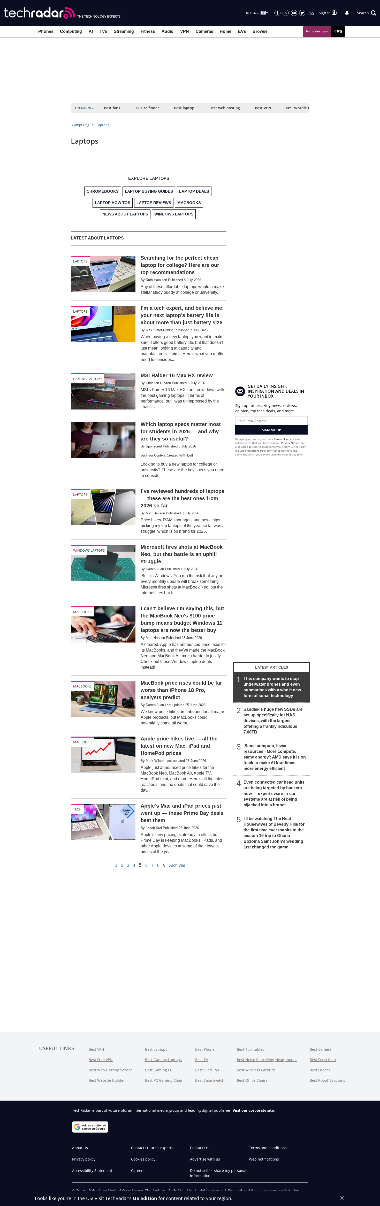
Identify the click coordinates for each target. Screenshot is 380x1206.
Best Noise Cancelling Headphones (267, 1059)
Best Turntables (250, 1049)
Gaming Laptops (87, 378)
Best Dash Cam (323, 1059)
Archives (177, 865)
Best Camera (321, 1049)
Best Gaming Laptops (163, 1059)
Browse (260, 31)
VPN (184, 31)
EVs (242, 31)
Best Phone (205, 1049)
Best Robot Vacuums (327, 1080)
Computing (71, 31)
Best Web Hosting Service (111, 1070)
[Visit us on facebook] (277, 13)
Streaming (124, 31)
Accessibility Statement (92, 1170)
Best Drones (320, 1070)
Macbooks (82, 611)
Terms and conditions (268, 1147)
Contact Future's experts (152, 1147)
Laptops (102, 124)
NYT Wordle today (302, 107)
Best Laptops (156, 1049)
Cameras (204, 31)
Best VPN (263, 107)
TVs (103, 31)
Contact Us (199, 1147)
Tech (77, 809)
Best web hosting (224, 107)
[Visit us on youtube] (294, 13)
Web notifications (264, 1159)
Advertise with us (205, 1159)
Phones (46, 31)
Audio (167, 31)
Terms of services (285, 439)
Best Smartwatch (209, 1080)
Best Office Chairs (252, 1080)
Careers (138, 1170)
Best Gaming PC (158, 1070)
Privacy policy (83, 1159)
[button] (366, 13)
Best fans (112, 107)
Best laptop (184, 107)
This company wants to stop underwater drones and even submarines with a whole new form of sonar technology (272, 687)
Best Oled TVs (207, 1070)
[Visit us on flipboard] (302, 13)
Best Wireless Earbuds (256, 1070)
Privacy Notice (290, 443)
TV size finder (147, 107)
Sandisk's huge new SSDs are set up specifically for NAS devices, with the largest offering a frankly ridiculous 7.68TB (273, 720)
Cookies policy (143, 1159)
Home (225, 31)
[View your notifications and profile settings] (347, 13)
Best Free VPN (101, 1059)
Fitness (148, 31)
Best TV (201, 1059)
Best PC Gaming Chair (164, 1080)
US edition (145, 1198)
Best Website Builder (107, 1080)
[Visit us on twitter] (286, 13)
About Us (80, 1147)
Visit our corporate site (253, 1110)
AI (91, 31)
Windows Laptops (89, 550)
